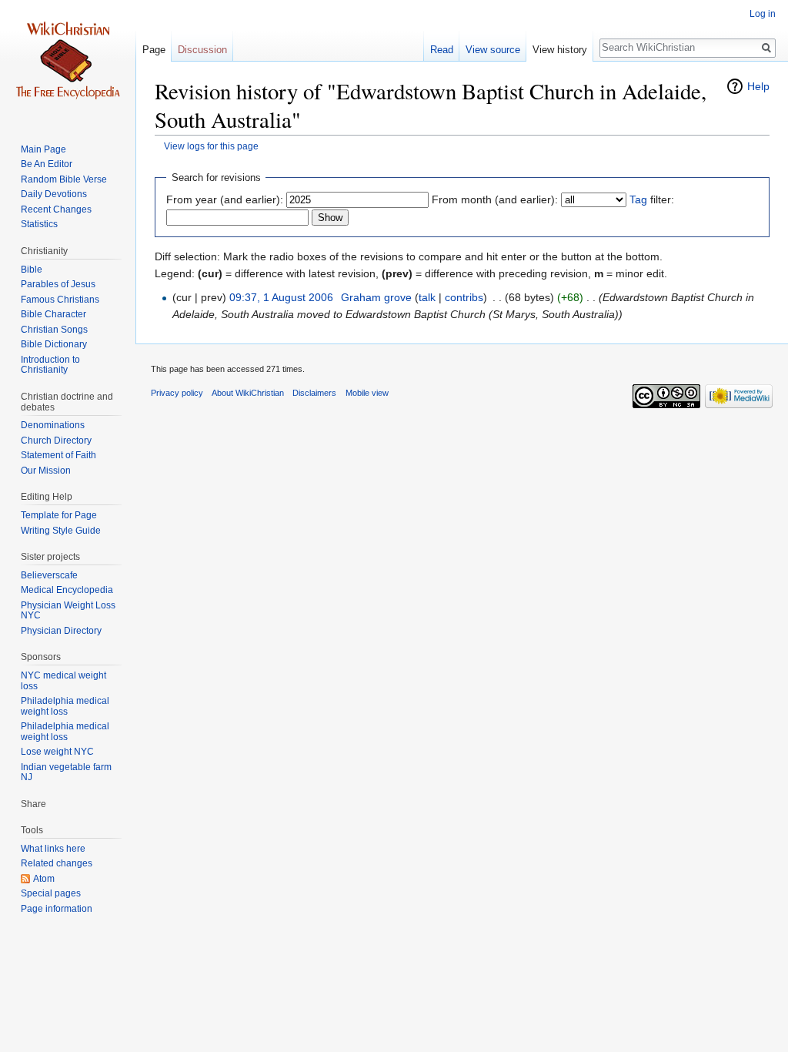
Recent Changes (56, 209)
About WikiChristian (248, 392)
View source (493, 49)
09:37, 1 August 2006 (281, 297)
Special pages (51, 893)
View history (560, 49)
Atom (44, 878)
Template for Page (59, 515)
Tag (638, 199)
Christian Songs (54, 329)
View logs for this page (211, 146)
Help (758, 86)
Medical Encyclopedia (67, 590)
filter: (651, 199)
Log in (763, 13)
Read (441, 49)
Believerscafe (49, 575)
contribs (464, 297)
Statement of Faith (58, 455)
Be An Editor (46, 164)
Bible (31, 269)
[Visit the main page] (67, 61)
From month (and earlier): (495, 199)
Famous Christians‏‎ (60, 299)
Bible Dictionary (54, 344)
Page (153, 49)
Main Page (43, 149)
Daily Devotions (54, 194)
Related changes (56, 863)
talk (427, 297)
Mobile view (367, 392)
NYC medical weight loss (63, 681)
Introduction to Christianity (50, 365)
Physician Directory (61, 630)
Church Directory (56, 440)
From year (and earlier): (224, 199)
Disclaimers (314, 392)
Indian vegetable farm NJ (66, 772)
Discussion (202, 49)
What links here (53, 848)
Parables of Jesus (58, 284)
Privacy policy (177, 392)
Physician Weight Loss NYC (68, 610)
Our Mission (46, 470)
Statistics (39, 224)
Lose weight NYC (57, 751)
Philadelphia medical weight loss (65, 706)
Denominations (53, 425)
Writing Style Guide (61, 530)
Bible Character (53, 314)
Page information (56, 908)
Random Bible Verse (64, 179)
